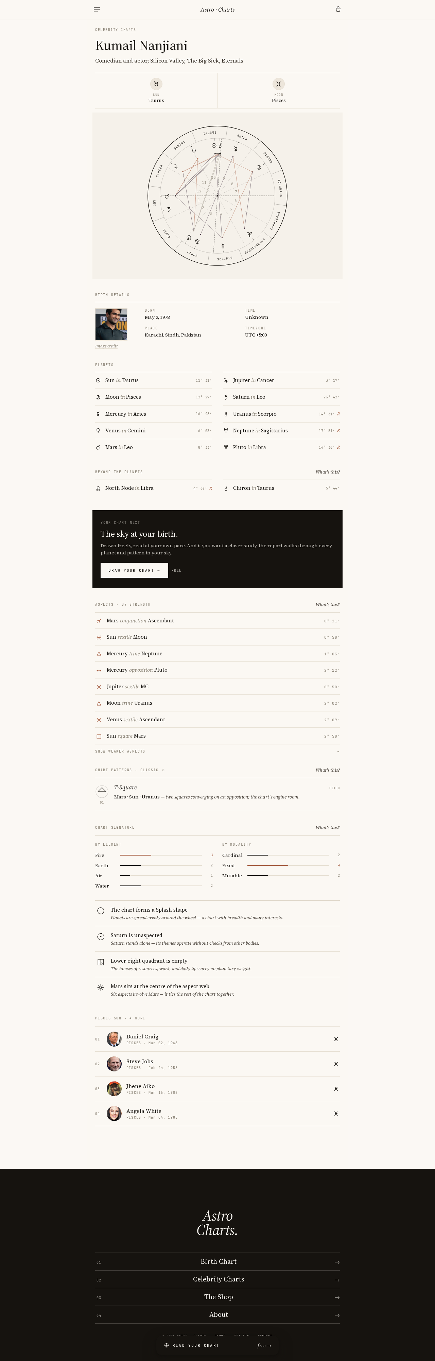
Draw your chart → (134, 570)
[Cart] (338, 9)
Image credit (106, 346)
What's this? (328, 472)
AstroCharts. (217, 1222)
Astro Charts (217, 9)
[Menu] (97, 9)
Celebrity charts (115, 30)
